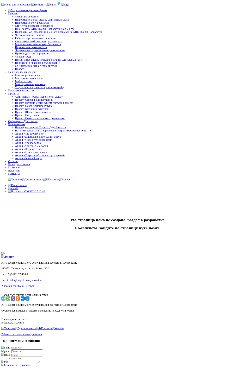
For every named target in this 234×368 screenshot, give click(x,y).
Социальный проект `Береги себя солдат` (39, 96)
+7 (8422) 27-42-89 (34, 191)
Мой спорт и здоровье (28, 75)
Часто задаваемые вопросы (31, 35)
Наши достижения (19, 164)
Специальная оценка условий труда (36, 65)
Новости (20, 68)
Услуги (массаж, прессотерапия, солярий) (39, 87)
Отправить (23, 365)
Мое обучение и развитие (30, 84)
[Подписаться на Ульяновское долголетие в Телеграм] (15, 179)
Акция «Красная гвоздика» (31, 152)
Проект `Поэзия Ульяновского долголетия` (40, 118)
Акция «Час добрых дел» (29, 133)
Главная (12, 13)
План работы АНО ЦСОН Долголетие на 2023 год (45, 28)
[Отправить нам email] (13, 188)
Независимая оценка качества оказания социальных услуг (49, 59)
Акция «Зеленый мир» (28, 158)
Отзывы (13, 161)
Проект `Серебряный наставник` (34, 99)
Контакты (14, 173)
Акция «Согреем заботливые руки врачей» (40, 155)
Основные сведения (27, 16)
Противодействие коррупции (32, 53)
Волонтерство (16, 124)
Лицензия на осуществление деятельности (40, 50)
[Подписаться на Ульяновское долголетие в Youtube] (64, 179)
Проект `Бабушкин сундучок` (32, 108)
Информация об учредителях (32, 22)
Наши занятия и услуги (22, 72)
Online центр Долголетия (23, 121)
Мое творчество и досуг (29, 78)
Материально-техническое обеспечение (38, 44)
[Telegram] (3, 298)
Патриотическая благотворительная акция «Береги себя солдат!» (53, 130)
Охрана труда (23, 56)
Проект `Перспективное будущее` (34, 105)
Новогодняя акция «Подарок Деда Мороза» (40, 127)
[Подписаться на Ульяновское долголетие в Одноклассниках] (32, 179)
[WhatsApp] (8, 298)
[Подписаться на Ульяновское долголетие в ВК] (51, 179)
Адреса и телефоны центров (17, 285)
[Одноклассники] (18, 298)
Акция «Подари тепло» (28, 149)
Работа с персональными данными (35, 38)
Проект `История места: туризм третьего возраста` (44, 102)
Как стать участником (21, 90)
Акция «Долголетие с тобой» (32, 145)
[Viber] (13, 298)
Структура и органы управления (34, 25)
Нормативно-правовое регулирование (37, 62)
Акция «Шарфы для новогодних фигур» (38, 136)
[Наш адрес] (17, 185)
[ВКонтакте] (23, 298)
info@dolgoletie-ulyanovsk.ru (26, 280)
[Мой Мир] (27, 298)
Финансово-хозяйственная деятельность (38, 41)
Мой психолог (23, 81)
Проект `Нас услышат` (28, 115)
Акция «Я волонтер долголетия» (34, 139)
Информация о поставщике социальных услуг (42, 19)
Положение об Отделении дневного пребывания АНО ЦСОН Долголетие (58, 31)
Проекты (13, 93)
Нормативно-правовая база (31, 47)
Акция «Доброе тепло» (28, 142)
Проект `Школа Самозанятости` (33, 112)
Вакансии (14, 170)
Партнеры (14, 167)
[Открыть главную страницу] (7, 256)
